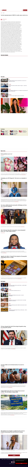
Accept (21, 463)
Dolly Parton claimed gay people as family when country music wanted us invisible (18, 305)
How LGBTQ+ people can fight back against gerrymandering (16, 95)
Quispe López (2, 155)
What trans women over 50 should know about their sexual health (25, 132)
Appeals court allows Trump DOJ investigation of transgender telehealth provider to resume (14, 257)
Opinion (9, 303)
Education (10, 308)
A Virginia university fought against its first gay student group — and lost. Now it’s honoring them (18, 310)
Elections (10, 84)
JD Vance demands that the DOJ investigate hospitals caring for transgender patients (13, 327)
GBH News (12, 450)
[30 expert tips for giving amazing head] (2, 131)
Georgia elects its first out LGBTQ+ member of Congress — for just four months (18, 86)
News (9, 79)
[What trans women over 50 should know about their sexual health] (20, 131)
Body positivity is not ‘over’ (6, 154)
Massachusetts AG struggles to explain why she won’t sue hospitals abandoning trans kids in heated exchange (13, 431)
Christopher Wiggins (3, 207)
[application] (14, 105)
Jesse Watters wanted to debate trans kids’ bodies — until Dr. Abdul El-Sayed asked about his (18, 285)
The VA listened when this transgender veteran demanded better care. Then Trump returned (13, 230)
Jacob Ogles (2, 433)
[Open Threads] (14, 462)
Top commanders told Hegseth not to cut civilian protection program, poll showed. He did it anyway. (18, 91)
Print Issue (10, 94)
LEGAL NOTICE (14, 460)
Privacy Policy (17, 460)
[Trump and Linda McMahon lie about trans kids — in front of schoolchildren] (4, 294)
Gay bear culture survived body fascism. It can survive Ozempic (12, 365)
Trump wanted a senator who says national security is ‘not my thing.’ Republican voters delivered (17, 300)
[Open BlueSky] (13, 462)
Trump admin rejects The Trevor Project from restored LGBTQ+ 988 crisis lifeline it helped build (12, 391)
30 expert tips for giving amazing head (6, 131)
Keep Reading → (24, 174)
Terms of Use (22, 460)
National (10, 89)
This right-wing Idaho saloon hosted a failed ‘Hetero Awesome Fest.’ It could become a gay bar (17, 81)
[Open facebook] (11, 462)
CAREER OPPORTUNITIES (8, 459)
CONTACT (2, 459)
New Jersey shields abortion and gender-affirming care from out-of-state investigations (14, 205)
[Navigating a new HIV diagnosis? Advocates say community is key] (14, 189)
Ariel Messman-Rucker (3, 367)
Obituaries (10, 289)
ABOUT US (5, 459)
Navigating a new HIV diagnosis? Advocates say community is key (14, 178)
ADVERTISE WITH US (13, 459)
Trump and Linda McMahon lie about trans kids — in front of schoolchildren (16, 295)
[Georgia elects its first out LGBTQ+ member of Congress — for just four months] (4, 85)
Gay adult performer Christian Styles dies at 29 (15, 290)
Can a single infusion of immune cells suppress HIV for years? (7, 134)
